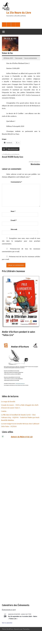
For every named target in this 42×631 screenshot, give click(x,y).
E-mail (14, 220)
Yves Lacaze (18, 58)
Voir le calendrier (7, 623)
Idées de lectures (13, 149)
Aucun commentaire (30, 58)
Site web (14, 229)
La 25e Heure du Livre (18, 12)
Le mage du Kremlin (8, 401)
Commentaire (16, 182)
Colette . (4, 411)
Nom (13, 211)
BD (4, 149)
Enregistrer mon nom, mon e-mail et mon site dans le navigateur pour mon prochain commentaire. (21, 241)
